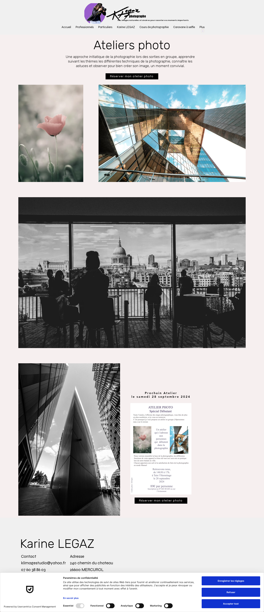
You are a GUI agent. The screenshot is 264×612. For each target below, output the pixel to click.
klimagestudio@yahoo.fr (43, 562)
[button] (84, 27)
